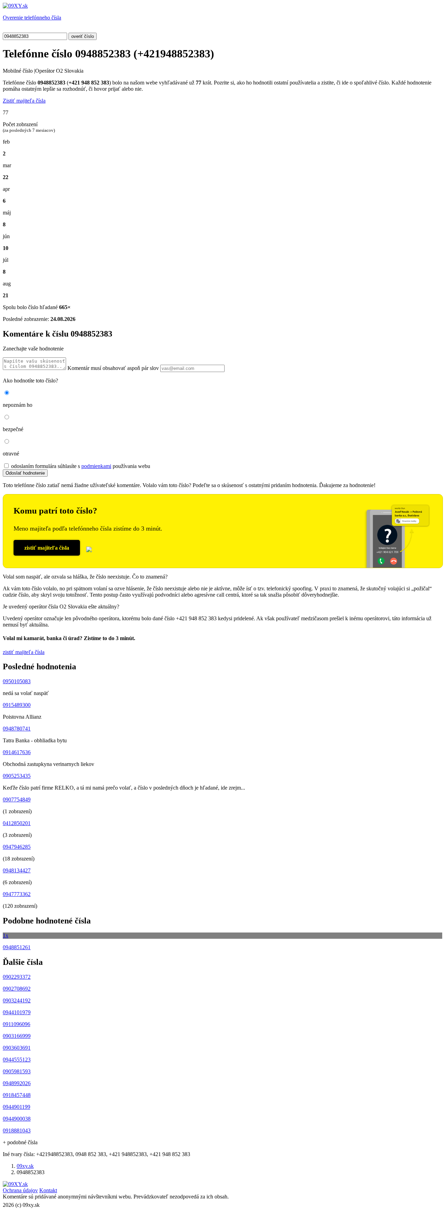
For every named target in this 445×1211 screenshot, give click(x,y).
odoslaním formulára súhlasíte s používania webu (80, 466)
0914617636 (17, 752)
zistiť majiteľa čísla (46, 548)
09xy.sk (25, 1166)
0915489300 (17, 705)
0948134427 (17, 870)
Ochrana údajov (20, 1190)
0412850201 (17, 823)
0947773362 (17, 894)
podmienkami (96, 466)
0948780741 (17, 729)
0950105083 (17, 681)
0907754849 (17, 799)
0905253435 (17, 776)
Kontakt (48, 1190)
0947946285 (17, 847)
